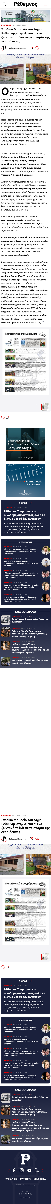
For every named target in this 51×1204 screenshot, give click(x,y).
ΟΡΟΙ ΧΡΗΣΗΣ (11, 1179)
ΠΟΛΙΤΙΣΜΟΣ (6, 25)
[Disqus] (25, 706)
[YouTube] (29, 1170)
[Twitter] (37, 1170)
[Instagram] (22, 1170)
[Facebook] (14, 1170)
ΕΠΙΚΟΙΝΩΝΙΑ (39, 1179)
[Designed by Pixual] (25, 1194)
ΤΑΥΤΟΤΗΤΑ (25, 1179)
